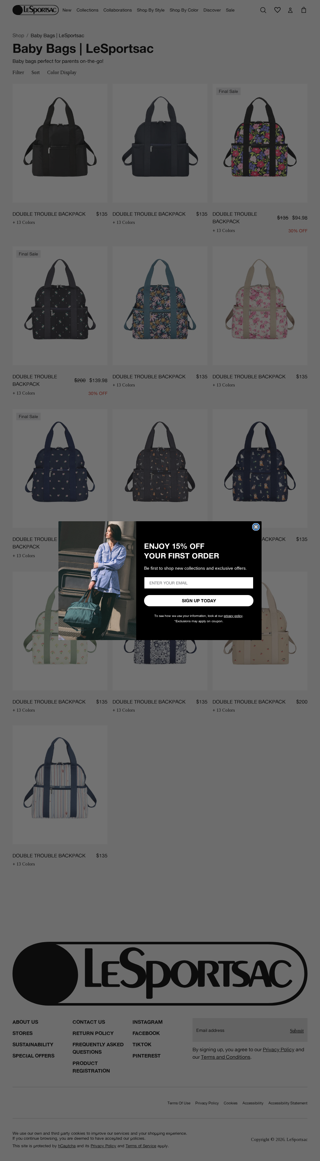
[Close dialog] (256, 527)
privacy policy (233, 616)
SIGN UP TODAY (199, 600)
